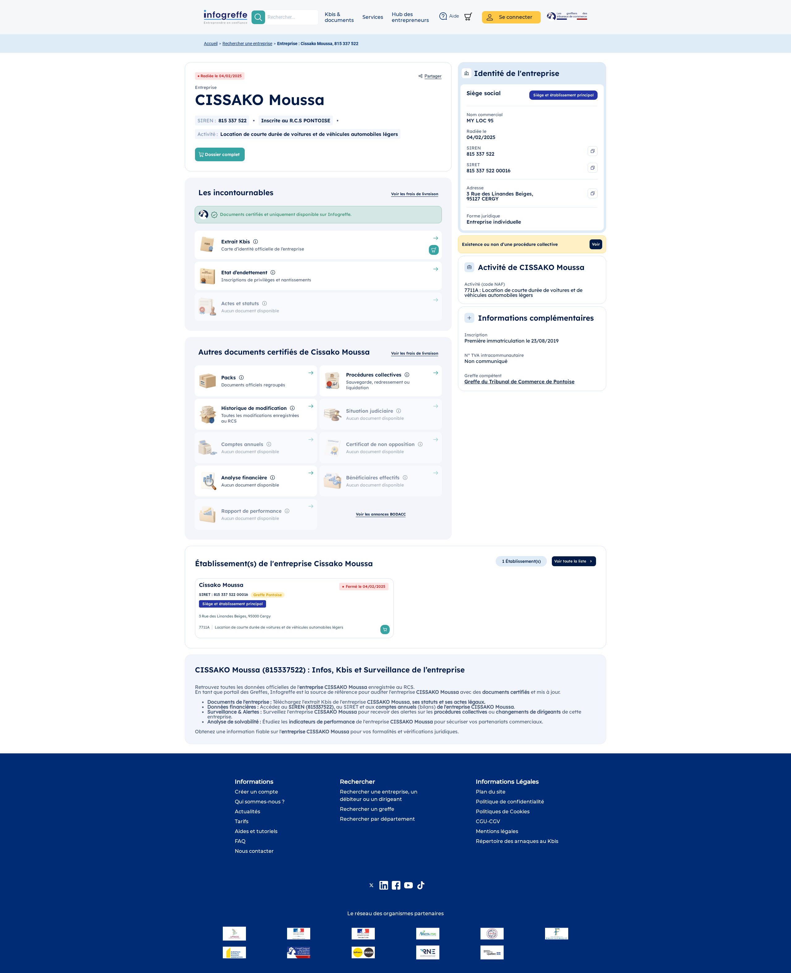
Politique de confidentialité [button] (510, 802)
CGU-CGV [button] (488, 821)
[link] (294, 608)
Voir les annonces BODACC (381, 514)
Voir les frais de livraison (414, 194)
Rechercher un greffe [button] (367, 809)
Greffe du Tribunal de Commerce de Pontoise (519, 381)
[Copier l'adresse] (593, 193)
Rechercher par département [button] (377, 819)
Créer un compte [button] (256, 792)
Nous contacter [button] (254, 851)
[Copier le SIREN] (593, 151)
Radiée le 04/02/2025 (221, 76)
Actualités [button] (247, 812)
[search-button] (258, 17)
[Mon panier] (468, 17)
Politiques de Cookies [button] (503, 812)
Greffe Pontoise (267, 594)
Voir (596, 244)
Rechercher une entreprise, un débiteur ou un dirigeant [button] (378, 795)
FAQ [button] (240, 841)
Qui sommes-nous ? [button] (260, 802)
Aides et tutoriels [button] (256, 831)
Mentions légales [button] (497, 831)
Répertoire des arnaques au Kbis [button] (517, 841)
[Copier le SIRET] (593, 168)
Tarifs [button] (241, 821)
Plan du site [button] (490, 792)
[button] (339, 17)
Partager (433, 76)
